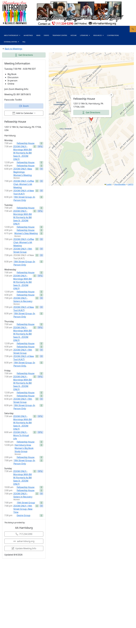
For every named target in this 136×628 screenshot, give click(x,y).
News (38, 35)
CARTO (130, 184)
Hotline (73, 35)
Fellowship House (25, 143)
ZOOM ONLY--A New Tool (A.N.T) (23, 192)
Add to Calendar (24, 113)
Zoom (26, 105)
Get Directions (25, 55)
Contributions (113, 35)
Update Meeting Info (25, 548)
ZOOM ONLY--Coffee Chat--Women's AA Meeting (23, 184)
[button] (91, 119)
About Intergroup (11, 35)
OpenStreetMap (120, 184)
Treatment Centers (59, 35)
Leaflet (108, 184)
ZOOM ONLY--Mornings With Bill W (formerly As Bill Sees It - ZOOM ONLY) (22, 153)
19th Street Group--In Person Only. (24, 364)
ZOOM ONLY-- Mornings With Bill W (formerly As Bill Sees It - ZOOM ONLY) (22, 334)
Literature (84, 35)
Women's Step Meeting (26, 233)
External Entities (10, 42)
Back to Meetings (13, 48)
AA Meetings (28, 35)
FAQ (23, 42)
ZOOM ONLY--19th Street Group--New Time (22, 509)
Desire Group (23, 515)
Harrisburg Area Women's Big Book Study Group (24, 448)
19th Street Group (26, 502)
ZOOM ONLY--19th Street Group (22, 250)
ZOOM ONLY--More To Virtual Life (21, 435)
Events (46, 35)
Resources (97, 35)
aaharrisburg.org (25, 541)
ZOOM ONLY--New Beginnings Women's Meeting (22, 172)
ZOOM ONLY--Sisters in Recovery (22, 300)
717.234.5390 (25, 534)
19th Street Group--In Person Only (24, 199)
